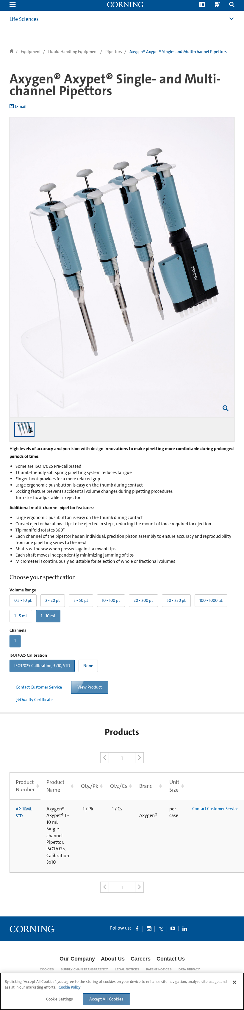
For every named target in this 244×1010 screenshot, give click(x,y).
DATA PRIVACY (189, 969)
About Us (113, 959)
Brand (146, 786)
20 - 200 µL (143, 600)
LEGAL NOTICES (127, 969)
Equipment (31, 51)
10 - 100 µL (111, 600)
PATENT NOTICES (159, 969)
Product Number (25, 786)
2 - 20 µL (52, 600)
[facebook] (137, 928)
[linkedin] (184, 928)
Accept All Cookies (106, 999)
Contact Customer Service (39, 687)
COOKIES (47, 969)
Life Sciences (24, 19)
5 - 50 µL (80, 600)
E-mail (20, 106)
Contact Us (171, 959)
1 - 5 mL (20, 616)
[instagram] (149, 928)
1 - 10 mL (48, 616)
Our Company (77, 959)
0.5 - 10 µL (23, 600)
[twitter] (161, 928)
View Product (89, 687)
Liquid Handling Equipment (73, 51)
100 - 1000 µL (211, 600)
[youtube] (172, 928)
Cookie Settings (59, 999)
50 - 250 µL (176, 600)
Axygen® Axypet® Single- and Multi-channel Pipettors (178, 51)
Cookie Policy (69, 987)
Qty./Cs (118, 786)
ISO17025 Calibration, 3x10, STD (42, 665)
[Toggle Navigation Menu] (12, 5)
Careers (141, 959)
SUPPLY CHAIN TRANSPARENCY (84, 969)
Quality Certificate (36, 699)
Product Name (55, 786)
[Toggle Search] (231, 5)
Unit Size (174, 786)
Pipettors (113, 51)
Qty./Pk (89, 786)
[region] (122, 991)
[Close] (234, 982)
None (88, 665)
